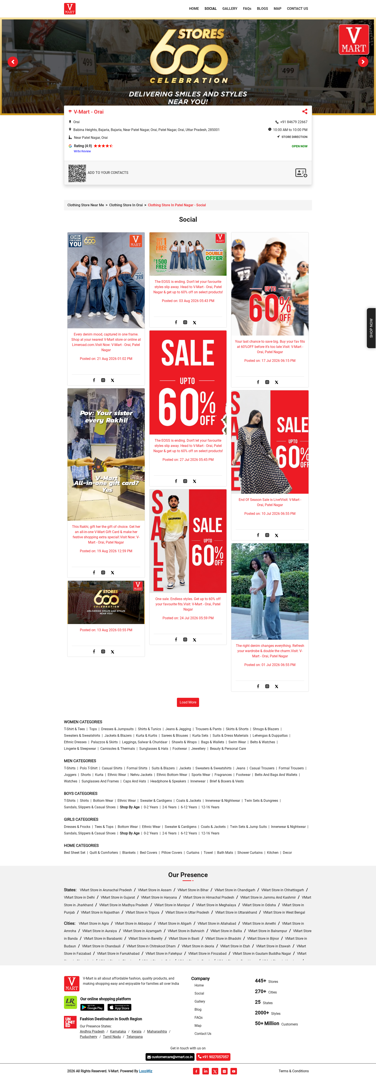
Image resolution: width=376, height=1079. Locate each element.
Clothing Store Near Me (85, 205)
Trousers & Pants (208, 729)
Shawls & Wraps (184, 742)
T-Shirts (70, 768)
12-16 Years (210, 807)
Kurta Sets (200, 736)
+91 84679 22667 (293, 122)
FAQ (247, 9)
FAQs (199, 1018)
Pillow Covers (171, 853)
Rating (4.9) (83, 146)
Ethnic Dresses (75, 742)
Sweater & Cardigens (156, 801)
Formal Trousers (291, 768)
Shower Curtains (250, 853)
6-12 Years (189, 807)
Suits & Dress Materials (230, 736)
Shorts (86, 775)
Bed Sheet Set (74, 853)
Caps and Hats (134, 781)
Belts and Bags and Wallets (276, 775)
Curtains (192, 853)
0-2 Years (151, 807)
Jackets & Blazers (118, 736)
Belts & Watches (262, 742)
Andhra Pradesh (92, 1032)
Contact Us (297, 9)
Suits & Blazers (163, 768)
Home (195, 8)
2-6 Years (169, 807)
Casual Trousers (262, 768)
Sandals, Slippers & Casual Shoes (90, 807)
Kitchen (273, 853)
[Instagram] (103, 380)
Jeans (240, 768)
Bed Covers (148, 853)
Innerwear (197, 781)
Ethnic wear (117, 775)
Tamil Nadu (112, 1037)
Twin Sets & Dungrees (261, 801)
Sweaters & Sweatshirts (82, 736)
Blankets (129, 853)
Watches (70, 781)
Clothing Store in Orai (126, 205)
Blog (198, 1010)
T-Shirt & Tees (74, 729)
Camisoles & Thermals (117, 749)
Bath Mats (225, 853)
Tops (93, 729)
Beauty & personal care (228, 749)
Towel (208, 853)
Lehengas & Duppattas (270, 736)
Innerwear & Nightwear (222, 801)
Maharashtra (157, 1032)
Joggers (70, 775)
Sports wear (200, 775)
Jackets (185, 768)
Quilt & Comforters (104, 853)
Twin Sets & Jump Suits (248, 827)
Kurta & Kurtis (146, 736)
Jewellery (198, 749)
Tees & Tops (104, 827)
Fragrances (223, 775)
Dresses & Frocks (77, 827)
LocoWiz (145, 1071)
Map (277, 9)
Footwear (180, 749)
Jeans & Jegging (178, 729)
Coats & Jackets (188, 801)
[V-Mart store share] (304, 113)
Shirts (84, 801)
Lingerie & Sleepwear (80, 749)
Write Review (82, 151)
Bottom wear (103, 801)
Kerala (136, 1032)
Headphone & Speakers (168, 781)
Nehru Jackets (141, 775)
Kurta (99, 775)
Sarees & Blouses (174, 736)
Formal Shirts (137, 768)
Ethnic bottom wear (172, 775)
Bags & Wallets (212, 742)
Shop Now (371, 328)
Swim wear (237, 742)
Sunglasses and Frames (100, 781)
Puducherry (88, 1037)
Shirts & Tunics (149, 729)
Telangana (134, 1037)
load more (188, 702)
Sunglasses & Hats (153, 749)
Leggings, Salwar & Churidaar (144, 742)
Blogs (262, 9)
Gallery (229, 9)
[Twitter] (112, 380)
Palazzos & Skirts (104, 742)
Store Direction (294, 137)
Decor (287, 853)
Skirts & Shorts (237, 729)
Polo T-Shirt (88, 768)
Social (211, 9)
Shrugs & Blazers (266, 729)
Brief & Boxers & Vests (227, 781)
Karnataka (118, 1032)
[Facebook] (94, 380)
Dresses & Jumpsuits (117, 729)
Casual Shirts (112, 768)
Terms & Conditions (294, 1071)
